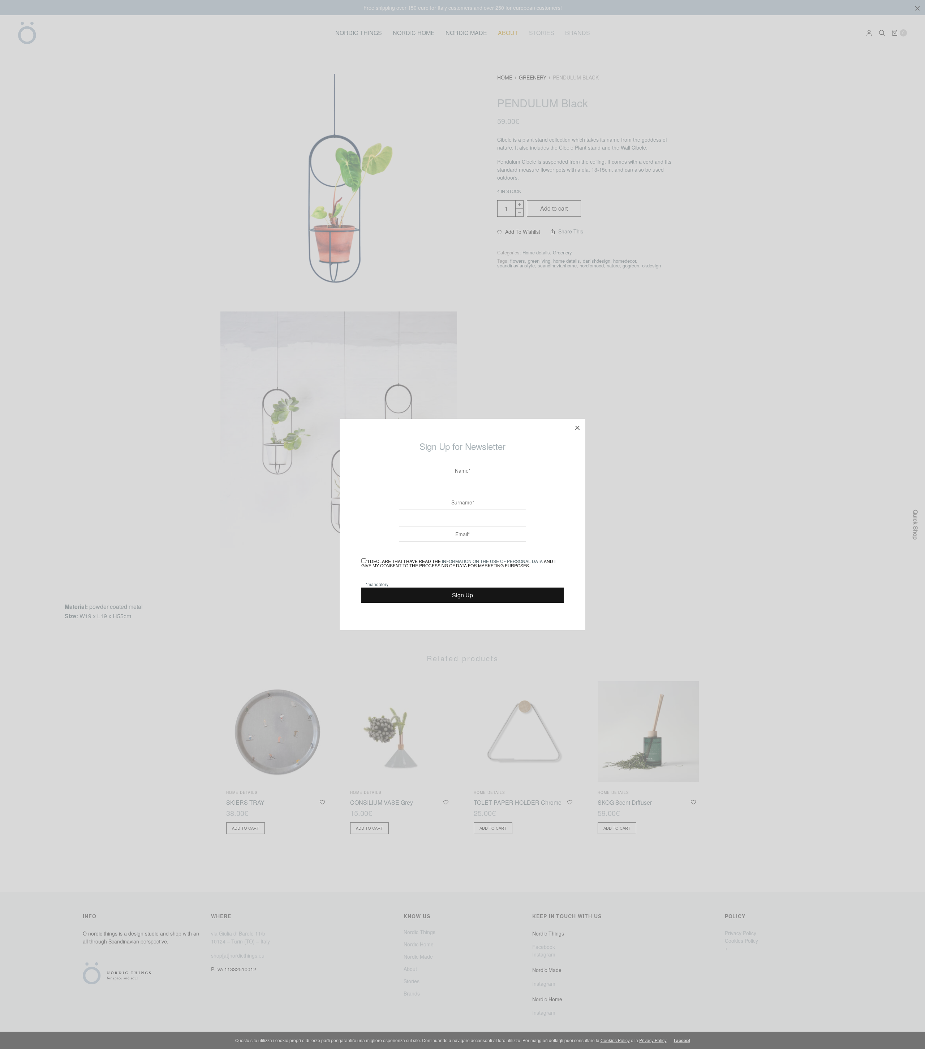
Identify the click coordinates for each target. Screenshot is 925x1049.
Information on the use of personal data (492, 561)
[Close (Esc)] (577, 427)
